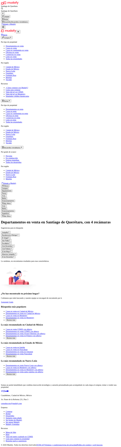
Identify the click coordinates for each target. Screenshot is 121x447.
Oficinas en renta (12, 116)
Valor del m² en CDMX (14, 92)
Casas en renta (11, 111)
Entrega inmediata (12, 160)
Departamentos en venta (15, 46)
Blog (7, 434)
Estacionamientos (8, 201)
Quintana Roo (11, 75)
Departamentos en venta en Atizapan (19, 352)
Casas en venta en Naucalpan (17, 350)
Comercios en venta (13, 55)
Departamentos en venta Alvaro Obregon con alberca (25, 334)
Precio (4, 193)
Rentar (6, 19)
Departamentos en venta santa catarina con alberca (24, 372)
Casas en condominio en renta (17, 114)
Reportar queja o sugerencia (16, 441)
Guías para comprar (13, 90)
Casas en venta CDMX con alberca (19, 329)
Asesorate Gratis (7, 302)
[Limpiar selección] (3, 13)
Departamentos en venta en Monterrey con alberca (24, 370)
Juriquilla (5, 232)
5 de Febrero (6, 249)
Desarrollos (10, 416)
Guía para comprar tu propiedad (17, 439)
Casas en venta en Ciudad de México (19, 311)
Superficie (5, 213)
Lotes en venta (11, 57)
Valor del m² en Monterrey (15, 94)
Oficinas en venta (12, 52)
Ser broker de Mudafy (14, 420)
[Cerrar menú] (18, 32)
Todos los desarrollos (13, 162)
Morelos (9, 78)
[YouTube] (8, 391)
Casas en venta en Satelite (15, 347)
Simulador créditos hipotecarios (17, 96)
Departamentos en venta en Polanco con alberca (23, 336)
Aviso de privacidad (69, 445)
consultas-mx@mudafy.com (11, 403)
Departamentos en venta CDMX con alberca (22, 331)
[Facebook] (2, 391)
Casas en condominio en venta (17, 50)
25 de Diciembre (7, 257)
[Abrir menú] (3, 27)
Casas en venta (11, 48)
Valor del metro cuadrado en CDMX (19, 437)
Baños (4, 198)
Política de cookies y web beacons (90, 445)
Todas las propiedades (14, 59)
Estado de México (12, 69)
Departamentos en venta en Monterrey (20, 318)
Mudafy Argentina (12, 424)
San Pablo (5, 241)
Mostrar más (11, 320)
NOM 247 (40, 445)
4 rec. (4, 196)
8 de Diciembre (7, 246)
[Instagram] (4, 391)
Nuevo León (10, 71)
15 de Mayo (6, 251)
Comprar (6, 16)
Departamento (6, 191)
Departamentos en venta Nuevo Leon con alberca (24, 365)
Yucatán (9, 80)
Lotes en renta (11, 120)
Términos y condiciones (53, 445)
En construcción (12, 158)
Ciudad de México (12, 67)
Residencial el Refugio (9, 235)
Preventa (9, 156)
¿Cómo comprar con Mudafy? (17, 88)
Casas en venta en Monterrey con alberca (21, 368)
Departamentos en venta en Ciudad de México (23, 313)
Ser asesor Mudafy (13, 422)
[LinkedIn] (6, 391)
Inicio (5, 35)
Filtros (6, 186)
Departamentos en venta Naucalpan (19, 354)
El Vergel (5, 238)
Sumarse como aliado (14, 418)
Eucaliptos (5, 243)
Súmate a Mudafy (9, 24)
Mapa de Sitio (11, 432)
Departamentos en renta (14, 109)
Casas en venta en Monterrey (16, 316)
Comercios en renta (13, 118)
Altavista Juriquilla (8, 254)
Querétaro (9, 73)
